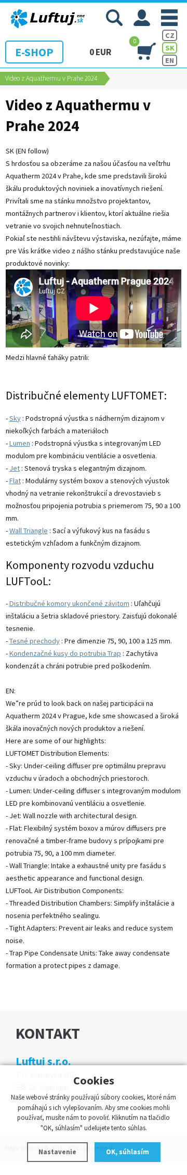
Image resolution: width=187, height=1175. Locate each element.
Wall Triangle (28, 530)
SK (170, 48)
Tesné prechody (34, 640)
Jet (14, 468)
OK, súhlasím (127, 1151)
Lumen (19, 443)
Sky (15, 418)
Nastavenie (57, 1151)
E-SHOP (34, 52)
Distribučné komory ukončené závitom (69, 603)
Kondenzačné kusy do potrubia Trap (65, 653)
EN (169, 60)
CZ (170, 35)
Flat (15, 480)
